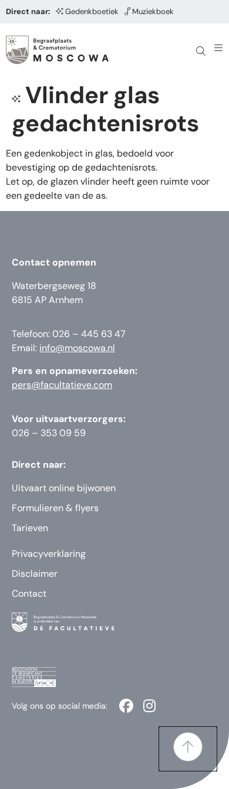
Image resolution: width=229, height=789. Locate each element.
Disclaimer (35, 573)
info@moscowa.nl (77, 348)
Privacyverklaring (49, 553)
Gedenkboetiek (92, 11)
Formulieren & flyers (55, 508)
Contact (29, 593)
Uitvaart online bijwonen (64, 488)
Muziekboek (153, 11)
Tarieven (30, 528)
